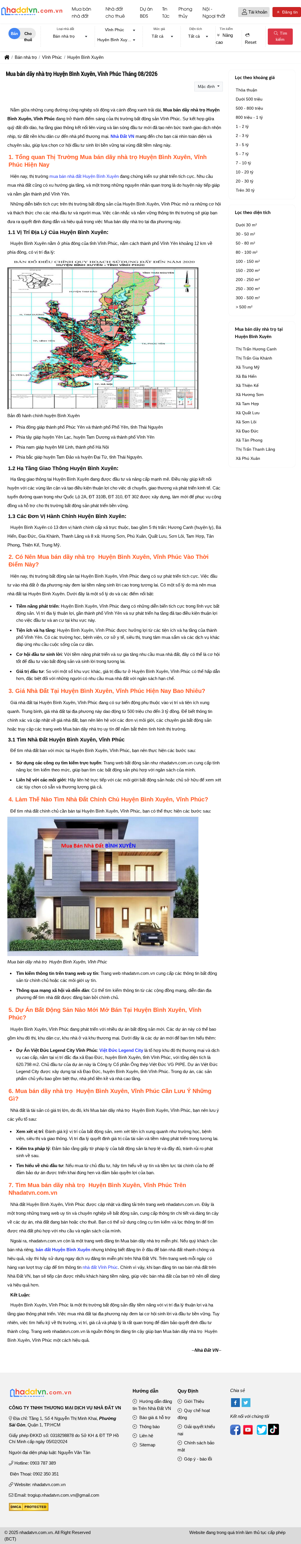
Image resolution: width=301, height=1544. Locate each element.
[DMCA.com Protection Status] (29, 1509)
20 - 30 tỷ (244, 181)
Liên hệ (145, 1435)
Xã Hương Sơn (250, 394)
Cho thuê (28, 35)
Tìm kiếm (281, 36)
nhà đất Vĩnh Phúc (100, 1267)
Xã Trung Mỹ (248, 367)
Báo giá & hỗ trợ (154, 1417)
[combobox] (65, 37)
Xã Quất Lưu (248, 412)
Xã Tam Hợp (247, 403)
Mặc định (207, 86)
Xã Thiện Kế (247, 385)
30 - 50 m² (245, 234)
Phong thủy (185, 12)
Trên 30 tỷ (245, 190)
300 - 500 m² (248, 297)
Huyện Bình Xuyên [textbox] (114, 39)
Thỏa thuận (246, 90)
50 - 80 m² (245, 243)
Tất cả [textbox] (157, 36)
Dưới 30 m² (246, 225)
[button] (244, 12)
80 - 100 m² (246, 252)
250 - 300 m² (248, 288)
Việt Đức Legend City (121, 1050)
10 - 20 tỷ (244, 172)
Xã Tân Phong (249, 440)
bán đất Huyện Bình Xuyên (63, 1249)
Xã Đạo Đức (247, 431)
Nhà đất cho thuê (115, 12)
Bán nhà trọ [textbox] (64, 36)
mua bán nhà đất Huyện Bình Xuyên (84, 176)
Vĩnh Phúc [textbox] (114, 29)
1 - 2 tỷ (242, 126)
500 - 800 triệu (249, 108)
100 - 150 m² (248, 261)
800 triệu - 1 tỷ (249, 117)
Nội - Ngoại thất (214, 12)
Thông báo (149, 1426)
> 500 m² (244, 307)
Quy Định (188, 1390)
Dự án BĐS (146, 12)
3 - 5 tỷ (242, 144)
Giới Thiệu (193, 1401)
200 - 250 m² (248, 279)
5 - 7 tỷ (242, 153)
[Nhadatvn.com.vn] (31, 15)
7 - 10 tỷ (243, 163)
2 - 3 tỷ (242, 135)
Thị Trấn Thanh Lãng (255, 449)
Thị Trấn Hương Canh (256, 349)
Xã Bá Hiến (246, 376)
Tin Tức (166, 12)
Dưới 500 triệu (249, 99)
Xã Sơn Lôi (246, 422)
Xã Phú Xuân (248, 458)
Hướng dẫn (145, 1390)
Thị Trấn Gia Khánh (254, 358)
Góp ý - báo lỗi (197, 1458)
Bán (14, 33)
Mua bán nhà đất (81, 12)
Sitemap (146, 1444)
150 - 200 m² (248, 270)
